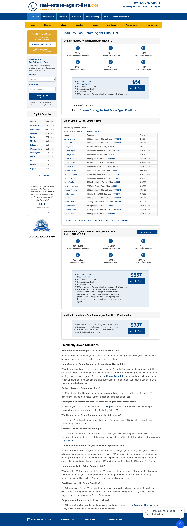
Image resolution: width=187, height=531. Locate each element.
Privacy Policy (67, 519)
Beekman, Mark (70, 209)
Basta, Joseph (69, 194)
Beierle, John (69, 213)
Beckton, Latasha (70, 201)
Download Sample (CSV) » (42, 44)
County (32, 75)
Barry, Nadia (69, 182)
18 (112, 220)
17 (110, 220)
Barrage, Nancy (70, 178)
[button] (48, 16)
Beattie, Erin (69, 198)
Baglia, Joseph (70, 162)
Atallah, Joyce (69, 150)
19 (115, 220)
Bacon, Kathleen (70, 158)
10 (90, 220)
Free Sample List (84, 81)
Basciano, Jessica (71, 186)
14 (101, 220)
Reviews (136, 6)
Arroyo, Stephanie (71, 143)
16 (107, 220)
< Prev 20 (67, 220)
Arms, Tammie (69, 139)
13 (99, 220)
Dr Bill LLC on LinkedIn (41, 519)
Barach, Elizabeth (71, 174)
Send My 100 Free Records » (42, 96)
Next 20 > (126, 220)
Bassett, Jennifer (70, 190)
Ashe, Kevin (68, 146)
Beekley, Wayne (70, 205)
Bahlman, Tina (69, 166)
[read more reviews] (42, 212)
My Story (127, 6)
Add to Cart (136, 88)
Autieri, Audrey (69, 154)
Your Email (34, 85)
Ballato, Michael (70, 170)
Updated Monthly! (84, 84)
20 (118, 220)
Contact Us (147, 6)
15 (104, 220)
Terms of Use (89, 519)
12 (96, 220)
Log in (157, 6)
